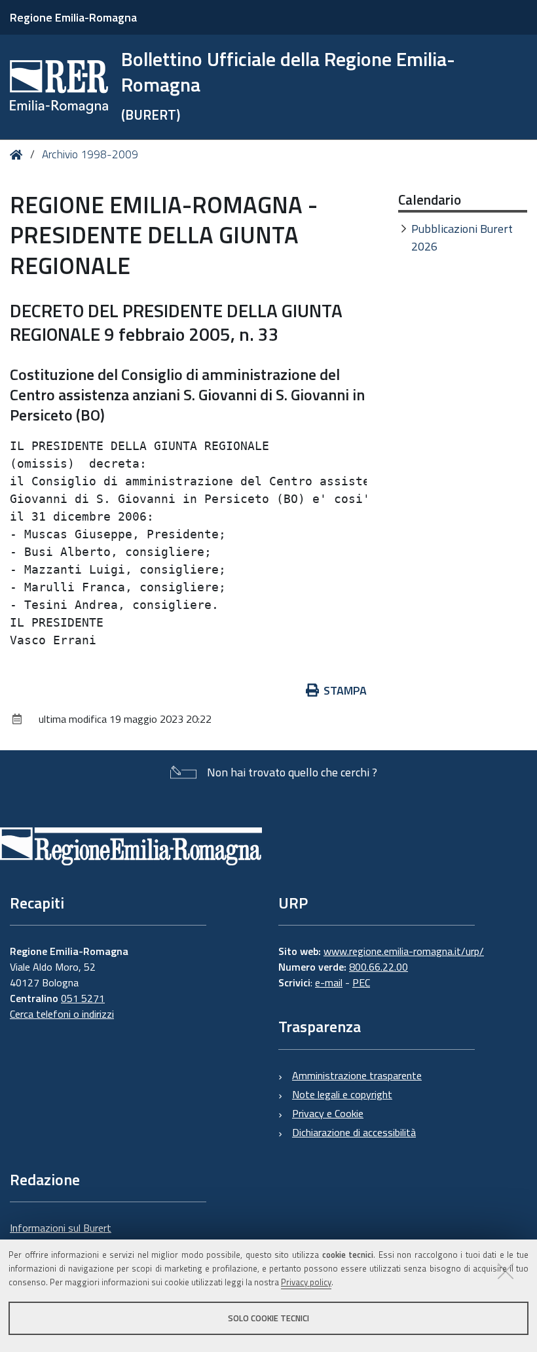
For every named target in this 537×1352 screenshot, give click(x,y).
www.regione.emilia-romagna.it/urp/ (404, 951)
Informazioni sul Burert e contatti (60, 1235)
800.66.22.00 (378, 967)
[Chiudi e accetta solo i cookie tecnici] (505, 1270)
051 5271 (83, 998)
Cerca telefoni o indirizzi (62, 1014)
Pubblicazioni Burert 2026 (462, 237)
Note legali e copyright (342, 1094)
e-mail (329, 982)
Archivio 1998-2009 (90, 154)
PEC (361, 982)
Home (19, 154)
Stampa (345, 690)
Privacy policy (306, 1282)
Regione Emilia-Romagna (73, 17)
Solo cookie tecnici (268, 1318)
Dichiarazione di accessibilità (354, 1132)
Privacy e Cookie (327, 1113)
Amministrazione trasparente (357, 1075)
